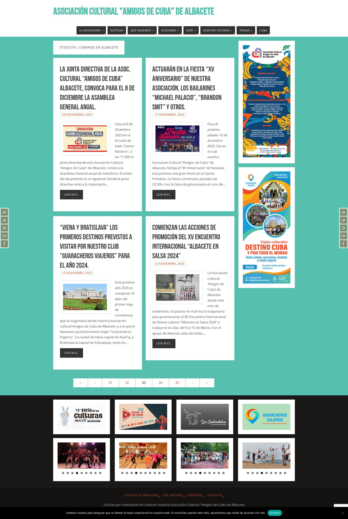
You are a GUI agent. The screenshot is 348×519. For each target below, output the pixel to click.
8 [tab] (95, 473)
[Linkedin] (4, 235)
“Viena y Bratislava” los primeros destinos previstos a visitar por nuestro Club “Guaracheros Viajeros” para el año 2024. (96, 246)
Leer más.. (71, 194)
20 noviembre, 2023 (77, 114)
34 (160, 382)
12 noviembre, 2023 (169, 263)
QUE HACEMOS (173, 495)
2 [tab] (68, 473)
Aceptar (275, 512)
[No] (343, 513)
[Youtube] (4, 212)
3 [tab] (72, 473)
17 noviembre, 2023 (169, 114)
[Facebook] (4, 243)
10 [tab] (164, 473)
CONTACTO (214, 495)
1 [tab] (63, 473)
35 (177, 382)
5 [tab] (82, 473)
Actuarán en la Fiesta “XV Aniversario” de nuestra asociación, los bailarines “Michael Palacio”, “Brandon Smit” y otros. (187, 88)
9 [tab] (100, 473)
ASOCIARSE (195, 495)
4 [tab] (77, 473)
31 (110, 382)
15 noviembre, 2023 (77, 273)
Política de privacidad (141, 495)
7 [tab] (91, 473)
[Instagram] (4, 228)
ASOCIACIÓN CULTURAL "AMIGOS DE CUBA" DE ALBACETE (133, 11)
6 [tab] (86, 473)
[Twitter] (4, 220)
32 (127, 382)
